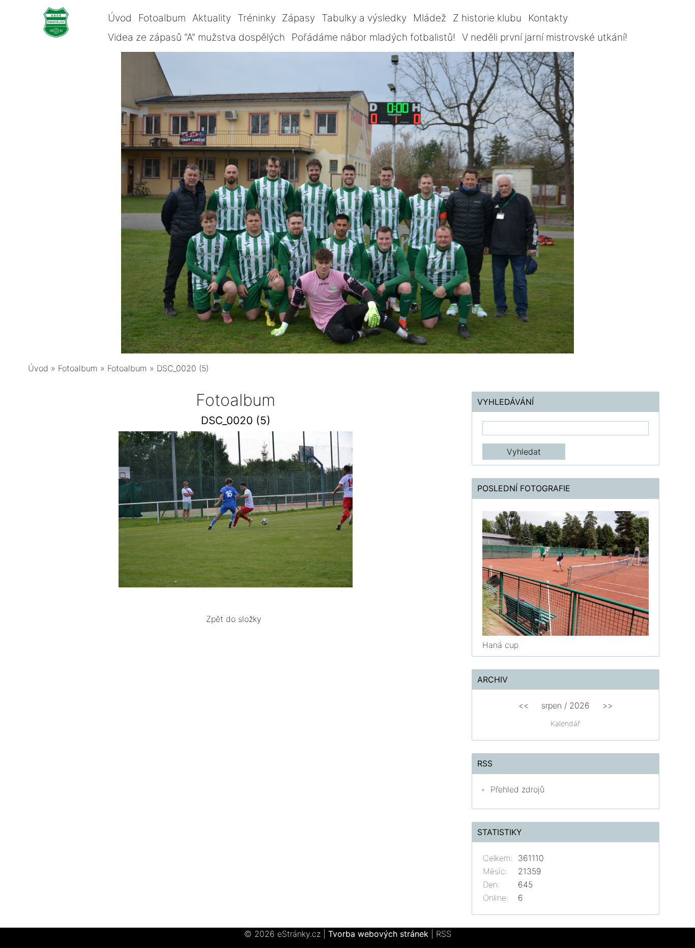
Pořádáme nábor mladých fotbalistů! (373, 37)
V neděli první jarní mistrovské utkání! (544, 37)
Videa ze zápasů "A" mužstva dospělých (196, 37)
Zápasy (298, 18)
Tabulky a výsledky (364, 18)
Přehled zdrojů (517, 789)
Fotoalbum (162, 18)
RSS (443, 934)
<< (523, 705)
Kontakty (548, 18)
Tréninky (257, 18)
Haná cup (500, 645)
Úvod (120, 18)
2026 (579, 705)
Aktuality (211, 18)
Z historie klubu (487, 18)
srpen (551, 705)
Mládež (429, 18)
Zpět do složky (234, 619)
